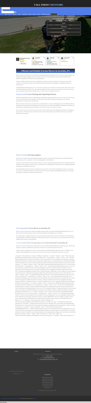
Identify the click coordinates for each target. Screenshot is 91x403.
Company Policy (12, 398)
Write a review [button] (23, 63)
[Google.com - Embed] (16, 360)
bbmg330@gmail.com (49, 357)
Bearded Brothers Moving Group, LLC (49, 359)
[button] (74, 61)
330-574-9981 (49, 355)
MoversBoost (33, 398)
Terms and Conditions (17, 398)
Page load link (3, 402)
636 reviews (22, 61)
